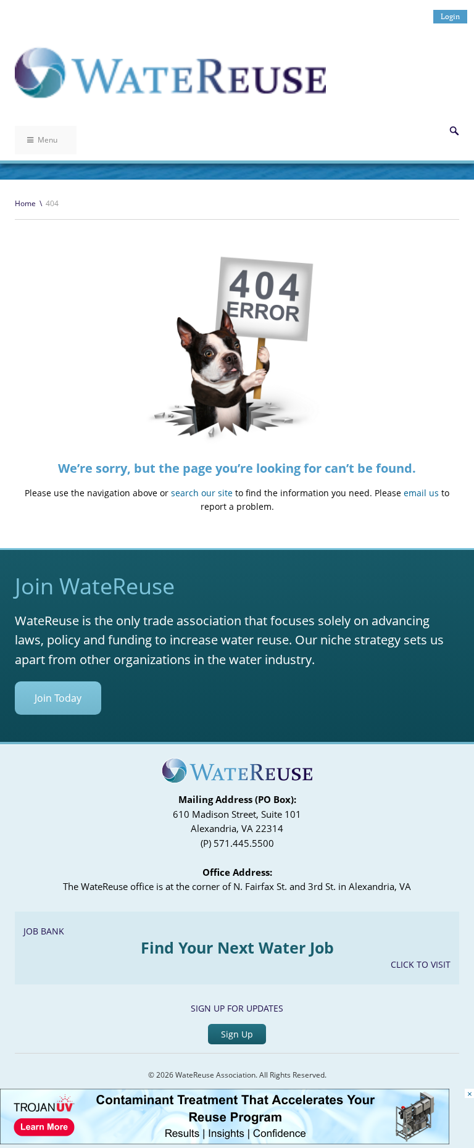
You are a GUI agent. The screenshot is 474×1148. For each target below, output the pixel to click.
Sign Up (237, 1034)
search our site (202, 493)
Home (25, 203)
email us (421, 493)
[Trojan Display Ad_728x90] (224, 1141)
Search (454, 131)
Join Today (58, 698)
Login (450, 16)
